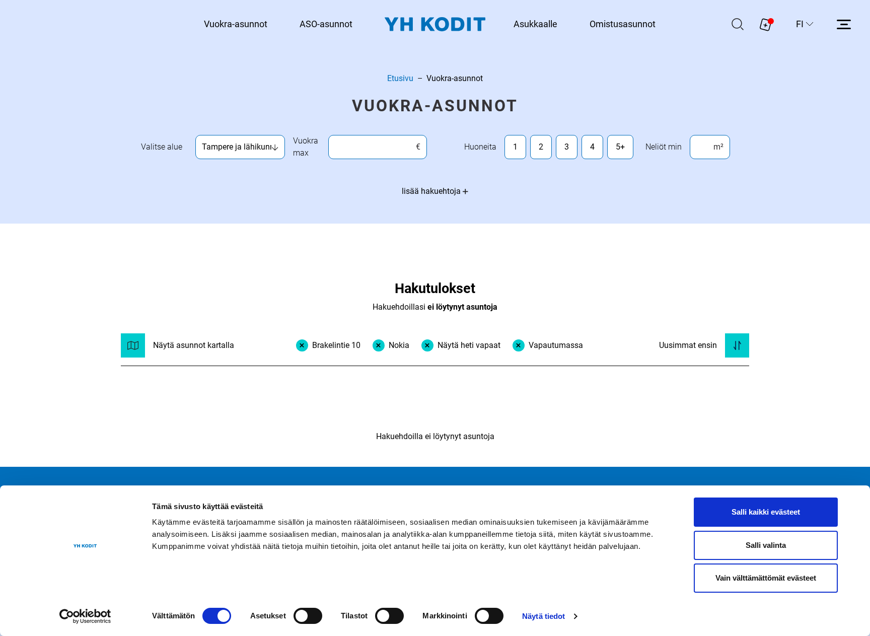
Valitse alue (161, 147)
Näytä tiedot (543, 616)
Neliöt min (663, 147)
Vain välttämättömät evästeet (765, 578)
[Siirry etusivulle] (435, 24)
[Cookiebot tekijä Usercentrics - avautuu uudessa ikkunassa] (85, 616)
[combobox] (236, 147)
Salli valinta (766, 545)
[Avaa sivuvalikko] (844, 24)
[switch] (308, 616)
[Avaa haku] (737, 24)
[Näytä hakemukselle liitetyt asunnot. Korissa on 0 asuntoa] (766, 24)
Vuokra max (305, 147)
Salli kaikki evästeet (766, 512)
